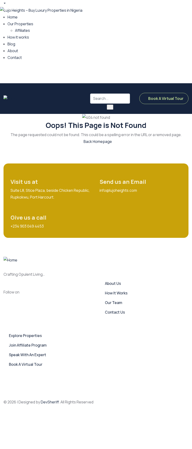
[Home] (10, 98)
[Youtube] (182, 73)
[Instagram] (148, 73)
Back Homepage (97, 141)
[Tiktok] (165, 73)
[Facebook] (114, 73)
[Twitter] (131, 73)
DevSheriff (50, 402)
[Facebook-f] (30, 295)
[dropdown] (3, 3)
